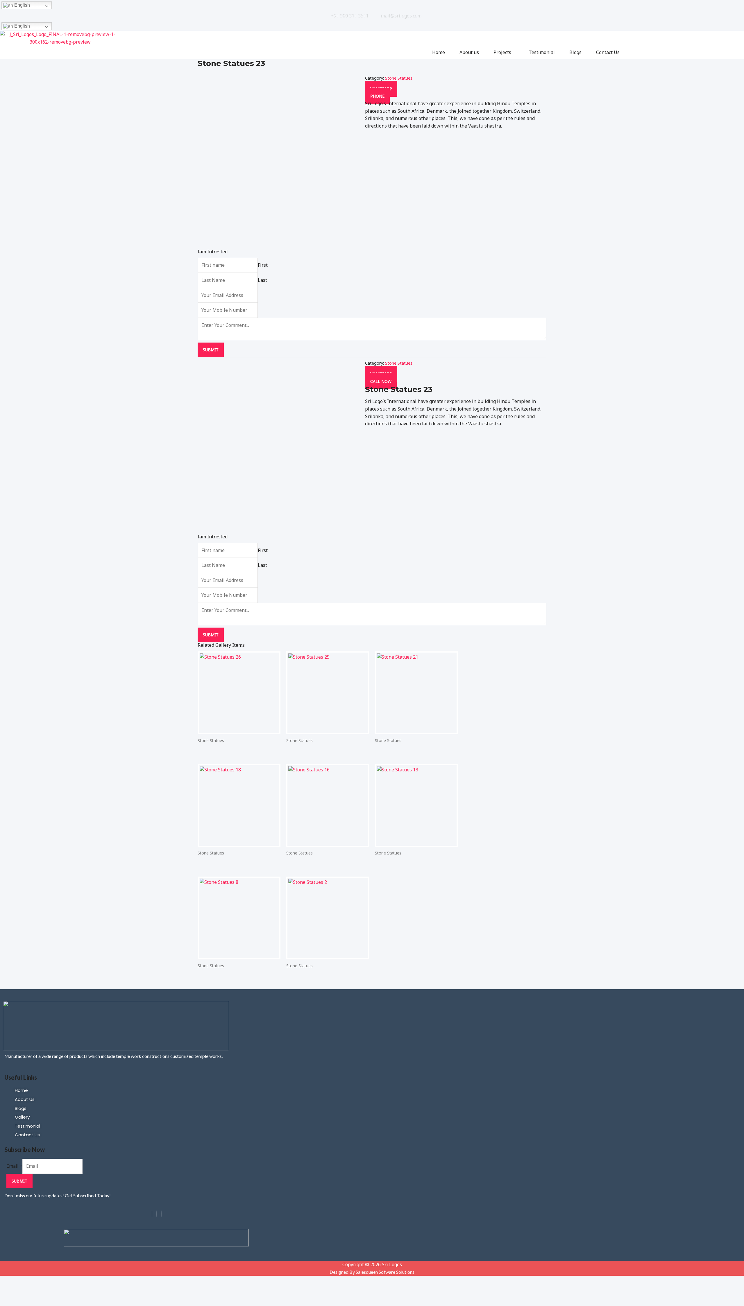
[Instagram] (156, 1213)
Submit (211, 349)
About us (469, 52)
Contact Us (608, 52)
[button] (503, 52)
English (21, 5)
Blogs (575, 52)
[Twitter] (161, 1213)
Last (262, 280)
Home (438, 52)
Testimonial (542, 52)
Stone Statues (398, 78)
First (263, 265)
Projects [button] (502, 52)
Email (14, 1166)
